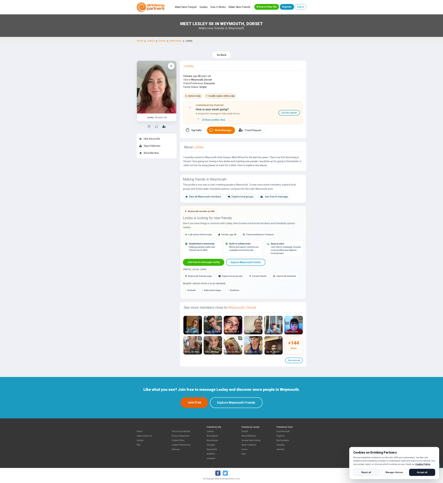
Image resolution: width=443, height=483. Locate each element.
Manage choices (394, 472)
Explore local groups (243, 196)
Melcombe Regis (212, 290)
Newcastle (212, 449)
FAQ (139, 445)
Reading (280, 445)
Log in (300, 6)
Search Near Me (267, 6)
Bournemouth (283, 431)
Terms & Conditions (181, 431)
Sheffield (211, 454)
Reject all (366, 472)
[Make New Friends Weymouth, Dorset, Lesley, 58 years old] (156, 87)
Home (140, 40)
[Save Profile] (171, 66)
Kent (244, 454)
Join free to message (276, 196)
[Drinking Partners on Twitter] (225, 473)
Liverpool (211, 458)
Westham (234, 290)
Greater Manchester (251, 440)
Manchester (212, 440)
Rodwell (191, 290)
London (210, 431)
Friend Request (253, 130)
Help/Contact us (144, 436)
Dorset (162, 40)
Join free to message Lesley (203, 262)
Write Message (223, 130)
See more (293, 360)
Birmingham (212, 436)
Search (151, 40)
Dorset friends (259, 276)
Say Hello (196, 130)
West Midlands (249, 436)
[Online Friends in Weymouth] (164, 126)
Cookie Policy (178, 440)
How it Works (218, 7)
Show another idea (214, 119)
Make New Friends (239, 7)
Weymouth (176, 40)
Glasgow (211, 445)
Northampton (283, 440)
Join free (194, 402)
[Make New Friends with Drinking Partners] (150, 7)
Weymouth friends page (200, 276)
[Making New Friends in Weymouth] (149, 126)
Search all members (286, 276)
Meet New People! (186, 7)
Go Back (221, 55)
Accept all (422, 472)
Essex (244, 449)
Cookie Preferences (181, 445)
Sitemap (175, 449)
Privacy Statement (180, 436)
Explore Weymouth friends (246, 262)
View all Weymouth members (205, 196)
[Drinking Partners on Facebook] (217, 473)
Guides (204, 7)
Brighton (281, 436)
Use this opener (289, 113)
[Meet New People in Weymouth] (156, 126)
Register (287, 6)
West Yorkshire (249, 445)
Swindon (281, 449)
